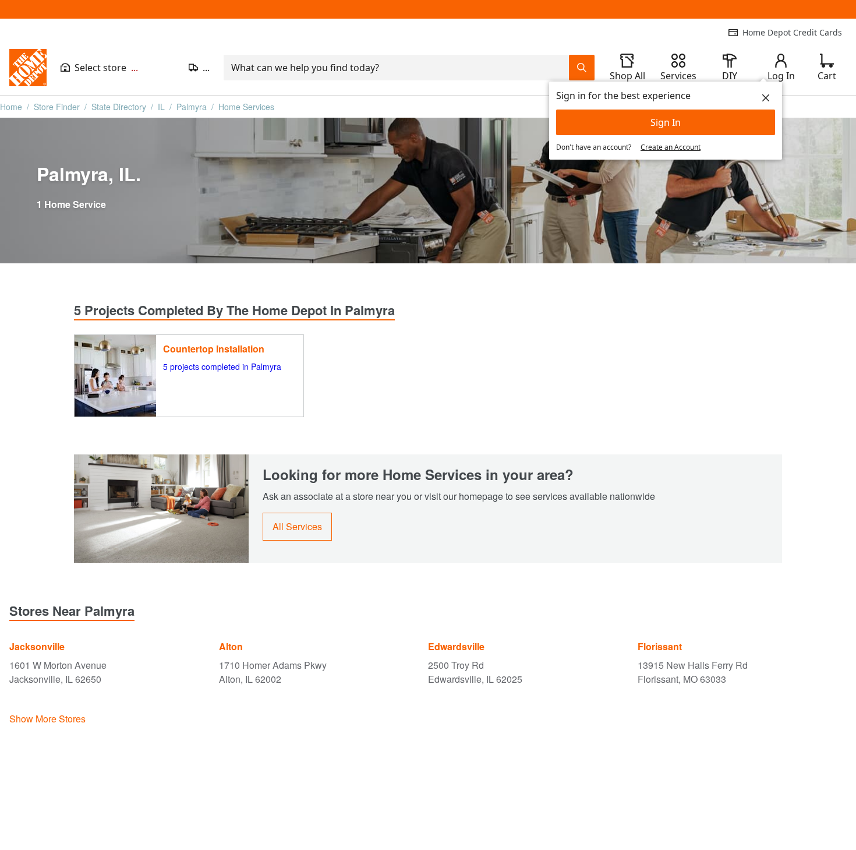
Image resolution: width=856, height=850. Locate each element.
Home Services (246, 106)
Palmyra (191, 106)
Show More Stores (47, 718)
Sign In (665, 122)
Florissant (660, 646)
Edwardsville (456, 646)
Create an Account (671, 147)
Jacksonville (37, 646)
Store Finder (57, 106)
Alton (231, 646)
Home (11, 106)
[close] (765, 98)
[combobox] (396, 67)
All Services (297, 526)
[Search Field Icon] (582, 67)
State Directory (118, 106)
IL (161, 106)
